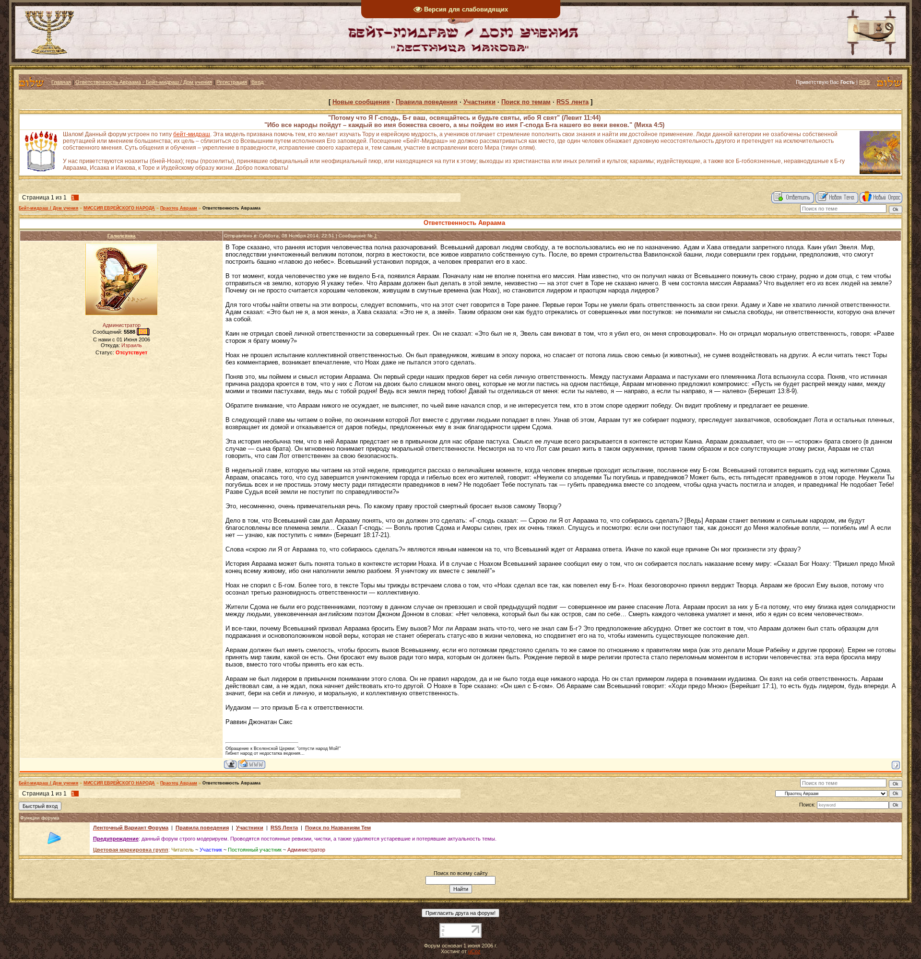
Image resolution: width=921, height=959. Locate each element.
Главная (61, 82)
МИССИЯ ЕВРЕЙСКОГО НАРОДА (119, 208)
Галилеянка (121, 235)
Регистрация (231, 82)
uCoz (474, 951)
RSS (864, 82)
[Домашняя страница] (251, 764)
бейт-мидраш (191, 134)
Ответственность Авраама (231, 208)
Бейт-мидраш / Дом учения (48, 208)
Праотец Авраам (178, 208)
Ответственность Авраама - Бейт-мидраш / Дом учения (143, 82)
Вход (257, 82)
